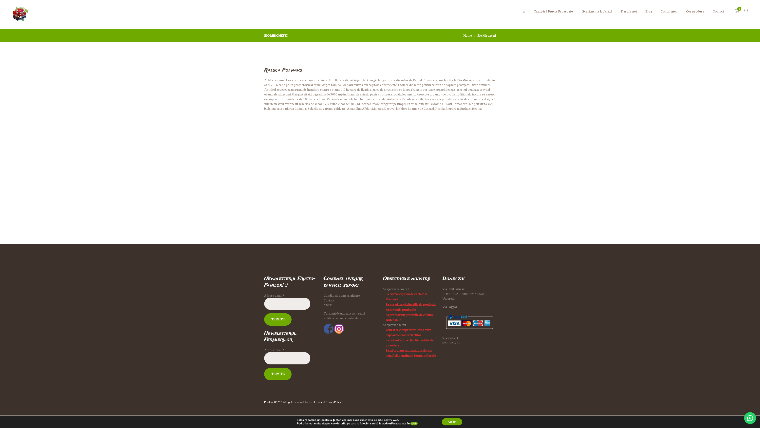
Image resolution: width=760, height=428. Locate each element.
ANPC (328, 305)
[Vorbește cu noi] (750, 418)
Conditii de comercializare (342, 295)
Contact (329, 300)
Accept (452, 422)
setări (414, 423)
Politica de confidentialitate (342, 318)
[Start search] (411, 103)
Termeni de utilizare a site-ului (344, 313)
